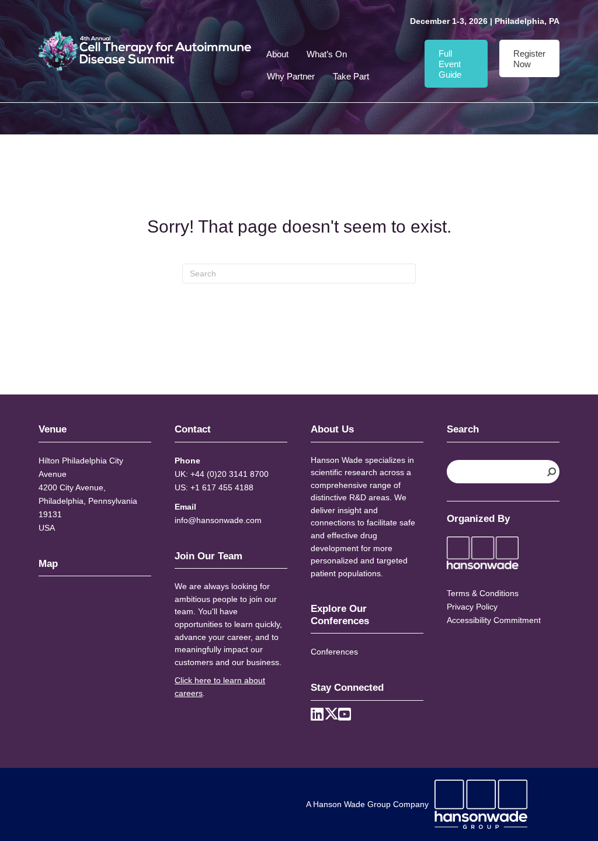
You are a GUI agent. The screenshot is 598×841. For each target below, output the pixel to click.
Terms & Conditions (483, 593)
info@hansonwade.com (218, 520)
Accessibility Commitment (494, 620)
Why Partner (291, 76)
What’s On (327, 54)
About (277, 54)
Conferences (334, 651)
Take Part (351, 76)
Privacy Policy (472, 606)
